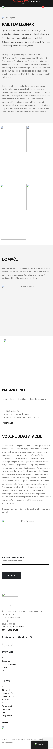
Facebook (4, 644)
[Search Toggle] (29, 8)
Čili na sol (6, 690)
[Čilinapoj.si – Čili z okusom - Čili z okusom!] (8, 8)
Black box (6, 712)
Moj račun (6, 667)
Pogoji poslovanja (9, 664)
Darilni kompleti (8, 696)
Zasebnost (6, 661)
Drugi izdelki (7, 716)
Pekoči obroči (7, 706)
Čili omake (6, 687)
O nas (4, 658)
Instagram (10, 644)
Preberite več (7, 423)
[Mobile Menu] (48, 8)
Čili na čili (6, 703)
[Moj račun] (34, 8)
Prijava (5, 671)
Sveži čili (5, 700)
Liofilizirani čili (7, 693)
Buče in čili (6, 709)
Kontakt (5, 674)
